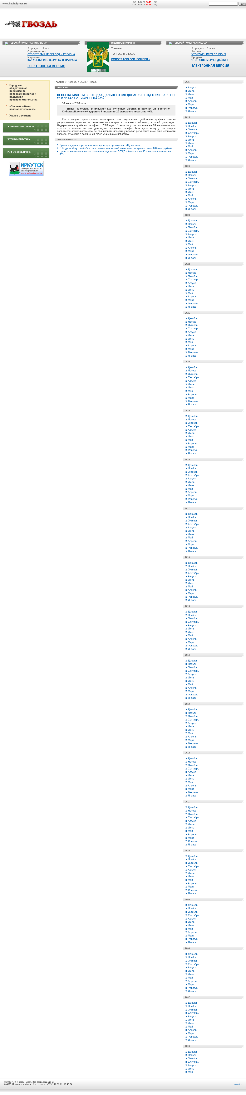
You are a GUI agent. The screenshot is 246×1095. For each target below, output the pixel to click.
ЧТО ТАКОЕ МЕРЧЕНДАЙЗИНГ (210, 60)
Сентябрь (193, 133)
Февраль (193, 107)
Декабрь (193, 122)
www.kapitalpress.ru (14, 3)
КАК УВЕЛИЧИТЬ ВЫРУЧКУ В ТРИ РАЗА (52, 60)
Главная (60, 81)
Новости (72, 81)
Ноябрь (192, 126)
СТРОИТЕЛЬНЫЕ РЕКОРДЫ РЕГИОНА (51, 54)
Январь (93, 81)
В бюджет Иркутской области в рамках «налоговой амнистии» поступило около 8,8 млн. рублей (116, 148)
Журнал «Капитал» (18, 139)
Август (192, 87)
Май (190, 97)
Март (191, 104)
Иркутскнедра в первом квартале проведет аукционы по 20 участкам (100, 145)
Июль (191, 90)
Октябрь (193, 129)
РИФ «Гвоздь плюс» (19, 152)
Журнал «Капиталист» (20, 126)
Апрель (192, 101)
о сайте (238, 1084)
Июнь (191, 94)
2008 (83, 81)
